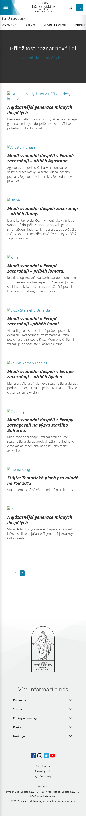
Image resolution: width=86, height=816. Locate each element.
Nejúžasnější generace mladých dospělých (39, 109)
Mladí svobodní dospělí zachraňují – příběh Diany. (42, 210)
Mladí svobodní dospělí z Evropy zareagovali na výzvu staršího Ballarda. (40, 425)
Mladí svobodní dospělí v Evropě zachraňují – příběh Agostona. (40, 158)
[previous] (9, 573)
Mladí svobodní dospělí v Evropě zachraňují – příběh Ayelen (40, 373)
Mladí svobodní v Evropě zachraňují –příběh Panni (33, 321)
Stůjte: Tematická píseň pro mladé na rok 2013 (42, 480)
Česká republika (13, 19)
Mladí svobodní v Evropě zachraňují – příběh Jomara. (35, 268)
